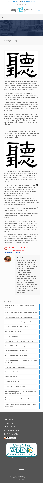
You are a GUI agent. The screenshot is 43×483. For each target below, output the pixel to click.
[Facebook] (17, 4)
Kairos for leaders (11, 376)
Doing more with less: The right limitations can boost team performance (20, 392)
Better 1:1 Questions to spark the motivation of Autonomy (21, 361)
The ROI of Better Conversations (16, 386)
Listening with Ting (11, 336)
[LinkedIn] (26, 4)
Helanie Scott (21, 258)
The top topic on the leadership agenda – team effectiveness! (20, 405)
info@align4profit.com (29, 1)
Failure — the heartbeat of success (16, 327)
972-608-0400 (14, 1)
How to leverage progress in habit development (21, 312)
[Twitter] (23, 4)
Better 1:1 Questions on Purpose (16, 351)
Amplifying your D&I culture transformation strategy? (19, 306)
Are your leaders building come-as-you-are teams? (19, 399)
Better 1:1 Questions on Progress (16, 346)
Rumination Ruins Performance (15, 372)
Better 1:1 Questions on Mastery (16, 355)
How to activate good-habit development (18, 317)
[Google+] (20, 4)
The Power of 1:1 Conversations (15, 367)
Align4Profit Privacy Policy (11, 434)
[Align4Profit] (21, 9)
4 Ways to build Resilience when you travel (19, 341)
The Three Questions (12, 381)
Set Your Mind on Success (13, 331)
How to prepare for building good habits (18, 322)
